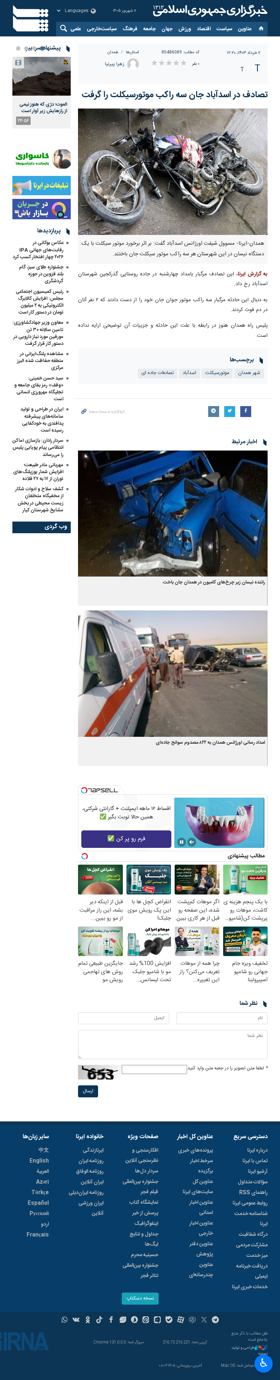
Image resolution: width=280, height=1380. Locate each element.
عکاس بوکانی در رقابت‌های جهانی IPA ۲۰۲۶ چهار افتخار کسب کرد (38, 250)
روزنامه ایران (91, 1161)
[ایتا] (146, 1320)
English (39, 1161)
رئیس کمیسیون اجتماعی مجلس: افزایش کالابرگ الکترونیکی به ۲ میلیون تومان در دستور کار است (39, 302)
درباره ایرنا (257, 1150)
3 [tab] (26, 48)
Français (38, 1235)
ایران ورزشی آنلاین (91, 1208)
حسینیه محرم (144, 1255)
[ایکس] (204, 1320)
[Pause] (181, 842)
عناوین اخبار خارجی (201, 1228)
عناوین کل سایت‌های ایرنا (198, 1186)
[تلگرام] (216, 1320)
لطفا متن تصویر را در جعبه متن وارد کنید (227, 1068)
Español (38, 1203)
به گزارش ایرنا (253, 274)
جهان (167, 29)
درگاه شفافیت (253, 1234)
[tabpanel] (41, 93)
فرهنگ (129, 29)
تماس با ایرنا (255, 1161)
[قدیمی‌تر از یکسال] (173, 514)
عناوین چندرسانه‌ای (201, 1270)
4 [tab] (18, 48)
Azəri (42, 1182)
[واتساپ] (65, 1320)
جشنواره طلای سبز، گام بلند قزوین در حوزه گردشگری (41, 274)
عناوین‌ (245, 29)
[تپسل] (84, 790)
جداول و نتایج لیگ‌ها (143, 1239)
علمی (75, 29)
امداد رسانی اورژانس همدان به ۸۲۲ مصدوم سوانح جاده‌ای (210, 743)
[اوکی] (88, 1320)
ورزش (184, 29)
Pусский (39, 1214)
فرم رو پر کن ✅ (126, 839)
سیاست (224, 29)
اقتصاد (204, 29)
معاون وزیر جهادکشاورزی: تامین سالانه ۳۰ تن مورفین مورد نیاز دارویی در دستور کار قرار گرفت (37, 333)
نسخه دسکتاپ (140, 1298)
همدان (113, 52)
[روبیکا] (192, 1320)
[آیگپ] (157, 1320)
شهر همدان (249, 373)
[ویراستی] (123, 1320)
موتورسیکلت (217, 373)
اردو (45, 1224)
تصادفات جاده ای (157, 373)
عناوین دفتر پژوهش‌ (201, 1249)
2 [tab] (34, 48)
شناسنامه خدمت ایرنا (251, 1219)
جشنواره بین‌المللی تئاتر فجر (140, 1270)
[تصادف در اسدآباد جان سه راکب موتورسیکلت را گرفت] (173, 172)
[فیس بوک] (111, 1320)
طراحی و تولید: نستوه (249, 1351)
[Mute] (191, 842)
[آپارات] (181, 1320)
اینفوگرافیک (146, 1223)
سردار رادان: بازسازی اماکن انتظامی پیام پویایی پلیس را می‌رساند (37, 448)
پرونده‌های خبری (195, 1150)
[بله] (169, 1320)
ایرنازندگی (93, 1150)
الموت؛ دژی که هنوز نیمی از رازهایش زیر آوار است (43, 108)
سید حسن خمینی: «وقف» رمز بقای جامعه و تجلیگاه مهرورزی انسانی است (38, 389)
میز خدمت (257, 1255)
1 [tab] (42, 48)
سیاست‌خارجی (102, 29)
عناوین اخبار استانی (201, 1207)
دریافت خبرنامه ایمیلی (252, 1271)
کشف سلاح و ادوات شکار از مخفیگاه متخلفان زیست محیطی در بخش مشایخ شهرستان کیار (39, 499)
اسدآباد (189, 373)
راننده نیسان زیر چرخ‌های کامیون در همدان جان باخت (214, 582)
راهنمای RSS (253, 1192)
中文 (44, 1150)
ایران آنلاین (92, 1182)
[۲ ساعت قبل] (41, 76)
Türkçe (40, 1192)
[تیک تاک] (99, 1320)
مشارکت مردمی (252, 1245)
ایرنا (209, 11)
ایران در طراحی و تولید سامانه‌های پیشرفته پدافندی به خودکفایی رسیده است (41, 420)
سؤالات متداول (253, 1182)
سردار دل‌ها (146, 1171)
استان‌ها (132, 52)
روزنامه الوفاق (90, 1171)
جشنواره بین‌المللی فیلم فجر (140, 1186)
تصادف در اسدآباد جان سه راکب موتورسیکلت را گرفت (175, 95)
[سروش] (134, 1320)
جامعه (149, 29)
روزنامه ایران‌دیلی (86, 1192)
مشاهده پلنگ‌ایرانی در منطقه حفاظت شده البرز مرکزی (40, 361)
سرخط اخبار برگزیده (201, 1166)
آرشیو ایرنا (258, 1171)
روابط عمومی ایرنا (250, 1203)
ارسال (88, 1091)
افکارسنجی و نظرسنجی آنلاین (141, 1155)
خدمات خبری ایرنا (250, 1287)
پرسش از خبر (145, 1213)
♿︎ (263, 1362)
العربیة (42, 1171)
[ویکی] (76, 1320)
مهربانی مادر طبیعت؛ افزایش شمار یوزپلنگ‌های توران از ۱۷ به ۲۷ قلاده (38, 472)
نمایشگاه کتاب (143, 1202)
